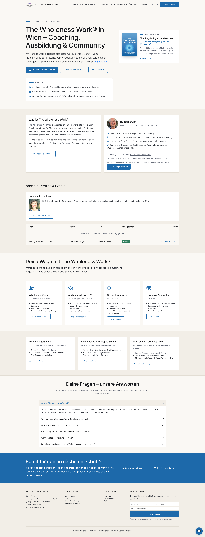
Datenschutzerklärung (167, 519)
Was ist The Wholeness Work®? (55, 403)
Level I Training (71, 496)
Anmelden (156, 514)
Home (75, 4)
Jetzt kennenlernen (36, 361)
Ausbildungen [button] (108, 4)
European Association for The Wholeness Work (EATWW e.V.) (147, 162)
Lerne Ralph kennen (119, 166)
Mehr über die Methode (42, 154)
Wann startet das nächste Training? (57, 438)
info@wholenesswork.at (37, 507)
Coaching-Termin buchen (43, 69)
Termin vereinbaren (168, 241)
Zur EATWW (154, 317)
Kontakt (143, 4)
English (154, 4)
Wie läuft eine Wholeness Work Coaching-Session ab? (65, 419)
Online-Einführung (74, 69)
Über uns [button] (133, 4)
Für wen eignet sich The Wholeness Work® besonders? (65, 431)
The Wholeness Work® (39, 125)
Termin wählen (115, 319)
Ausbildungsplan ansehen (91, 361)
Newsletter (99, 69)
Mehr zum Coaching (40, 317)
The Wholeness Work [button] (89, 4)
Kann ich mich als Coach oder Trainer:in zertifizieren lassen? (68, 444)
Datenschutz (109, 498)
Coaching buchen (169, 4)
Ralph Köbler (101, 61)
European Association (73, 503)
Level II (88, 350)
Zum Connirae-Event (41, 215)
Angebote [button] (121, 4)
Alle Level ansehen (78, 317)
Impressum (108, 496)
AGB (105, 501)
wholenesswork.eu (138, 158)
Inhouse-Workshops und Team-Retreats (150, 353)
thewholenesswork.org (158, 158)
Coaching (66, 143)
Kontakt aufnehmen (133, 468)
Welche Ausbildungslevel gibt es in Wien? (59, 425)
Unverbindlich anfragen (142, 364)
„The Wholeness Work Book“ (140, 155)
